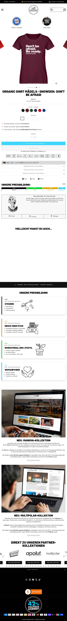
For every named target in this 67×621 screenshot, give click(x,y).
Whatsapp (55, 216)
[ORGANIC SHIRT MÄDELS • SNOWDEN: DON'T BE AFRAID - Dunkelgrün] (14, 271)
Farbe (33, 107)
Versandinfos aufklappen (33, 170)
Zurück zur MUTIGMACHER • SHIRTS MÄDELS (35, 285)
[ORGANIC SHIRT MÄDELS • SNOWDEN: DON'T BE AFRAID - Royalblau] (20, 271)
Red (40, 110)
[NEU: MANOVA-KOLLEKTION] (33, 413)
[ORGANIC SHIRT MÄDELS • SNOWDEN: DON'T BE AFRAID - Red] (18, 271)
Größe (33, 115)
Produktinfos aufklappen (33, 166)
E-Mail (12, 216)
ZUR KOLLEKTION (33, 460)
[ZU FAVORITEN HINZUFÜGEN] (3, 235)
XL (34, 118)
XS (39, 118)
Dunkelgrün (31, 110)
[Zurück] (3, 556)
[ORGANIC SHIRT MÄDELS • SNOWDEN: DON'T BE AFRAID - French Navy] (16, 271)
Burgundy (27, 110)
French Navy (35, 110)
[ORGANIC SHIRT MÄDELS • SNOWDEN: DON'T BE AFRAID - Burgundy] (12, 271)
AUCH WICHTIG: (33, 569)
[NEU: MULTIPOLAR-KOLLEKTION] (33, 488)
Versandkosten (37, 101)
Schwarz (23, 110)
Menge (33, 134)
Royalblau (44, 110)
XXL (44, 118)
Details (64, 184)
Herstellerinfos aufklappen (33, 173)
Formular (33, 217)
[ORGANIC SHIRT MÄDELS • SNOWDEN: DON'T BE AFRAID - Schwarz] (10, 271)
